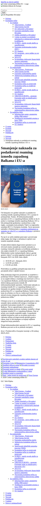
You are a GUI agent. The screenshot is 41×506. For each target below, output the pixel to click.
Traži (3, 12)
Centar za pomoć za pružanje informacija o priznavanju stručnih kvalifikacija (27, 39)
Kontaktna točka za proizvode (25, 84)
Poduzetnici (9, 341)
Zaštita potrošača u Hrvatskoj (25, 35)
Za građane (14, 23)
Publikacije (9, 133)
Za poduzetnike (15, 67)
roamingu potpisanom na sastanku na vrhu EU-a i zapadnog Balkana (19, 230)
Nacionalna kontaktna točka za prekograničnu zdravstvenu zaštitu (27, 64)
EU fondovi (19, 51)
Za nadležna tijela (16, 112)
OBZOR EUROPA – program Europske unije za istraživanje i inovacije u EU (26, 98)
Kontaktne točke (11, 21)
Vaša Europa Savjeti (22, 27)
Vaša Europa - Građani (23, 25)
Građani (8, 339)
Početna (8, 19)
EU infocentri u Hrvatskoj (24, 29)
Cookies (8, 353)
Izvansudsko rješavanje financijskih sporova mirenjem (27, 60)
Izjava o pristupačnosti (13, 355)
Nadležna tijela (10, 343)
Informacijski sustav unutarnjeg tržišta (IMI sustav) (26, 115)
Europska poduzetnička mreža (25, 74)
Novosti (8, 131)
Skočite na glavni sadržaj (10, 2)
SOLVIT (18, 57)
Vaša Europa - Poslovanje (24, 69)
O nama (8, 126)
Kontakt (8, 128)
